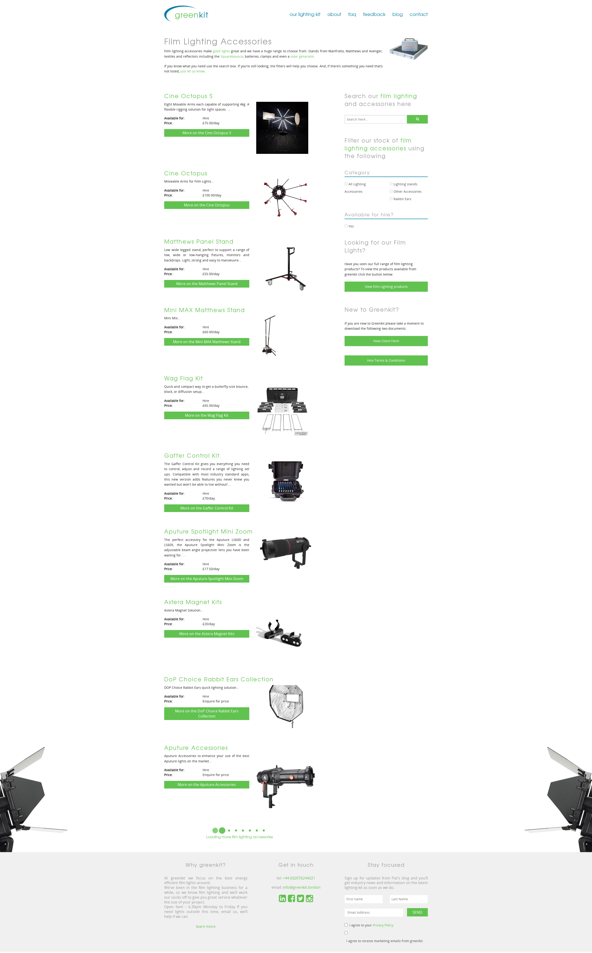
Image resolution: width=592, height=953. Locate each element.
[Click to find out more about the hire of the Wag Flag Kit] (282, 409)
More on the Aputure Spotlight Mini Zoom (206, 578)
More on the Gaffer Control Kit (206, 508)
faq (352, 14)
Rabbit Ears (402, 199)
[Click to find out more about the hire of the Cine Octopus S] (282, 127)
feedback (374, 14)
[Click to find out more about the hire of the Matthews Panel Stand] (285, 268)
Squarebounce (231, 56)
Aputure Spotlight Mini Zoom (208, 531)
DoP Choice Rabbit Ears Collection (219, 679)
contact (419, 14)
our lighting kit (305, 14)
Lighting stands (405, 184)
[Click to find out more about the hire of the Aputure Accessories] (285, 782)
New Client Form (386, 341)
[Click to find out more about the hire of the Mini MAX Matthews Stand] (285, 336)
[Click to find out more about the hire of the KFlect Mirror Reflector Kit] (282, 863)
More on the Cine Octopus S (206, 132)
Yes (351, 226)
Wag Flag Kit (183, 378)
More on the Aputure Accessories (207, 784)
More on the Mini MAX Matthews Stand (206, 341)
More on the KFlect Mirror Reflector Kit (206, 868)
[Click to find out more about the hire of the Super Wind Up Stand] (285, 937)
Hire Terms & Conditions (386, 360)
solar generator (302, 56)
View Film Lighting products (386, 286)
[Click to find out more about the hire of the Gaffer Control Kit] (285, 484)
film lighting (398, 96)
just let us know (192, 71)
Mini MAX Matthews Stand (204, 310)
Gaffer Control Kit (192, 455)
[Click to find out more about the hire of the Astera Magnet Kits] (282, 633)
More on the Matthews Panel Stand (206, 283)
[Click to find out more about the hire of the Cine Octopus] (285, 200)
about (334, 14)
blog (397, 14)
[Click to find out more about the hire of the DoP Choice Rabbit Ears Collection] (285, 706)
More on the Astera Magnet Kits (206, 633)
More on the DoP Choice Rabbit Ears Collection (206, 713)
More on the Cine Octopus (207, 205)
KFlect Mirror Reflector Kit (203, 831)
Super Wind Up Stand (196, 909)
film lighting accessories (378, 144)
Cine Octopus (185, 173)
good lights (221, 51)
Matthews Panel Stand (199, 241)
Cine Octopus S (188, 96)
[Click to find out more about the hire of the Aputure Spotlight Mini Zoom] (285, 558)
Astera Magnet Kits (193, 602)
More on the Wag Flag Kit (206, 415)
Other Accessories (407, 191)
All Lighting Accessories (355, 188)
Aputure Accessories (196, 747)
